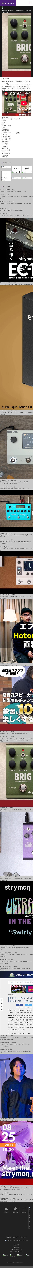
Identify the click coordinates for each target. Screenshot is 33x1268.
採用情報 (17, 1247)
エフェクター (5, 136)
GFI (2, 151)
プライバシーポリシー (17, 1251)
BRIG (3, 124)
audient (3, 148)
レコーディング (5, 138)
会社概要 (17, 1245)
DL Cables (4, 155)
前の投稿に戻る (5, 129)
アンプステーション (6, 125)
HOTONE (4, 146)
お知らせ (4, 156)
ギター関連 (4, 141)
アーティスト (5, 139)
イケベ (3, 127)
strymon (4, 120)
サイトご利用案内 (17, 1249)
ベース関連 (4, 143)
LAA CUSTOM (5, 153)
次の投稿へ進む (5, 130)
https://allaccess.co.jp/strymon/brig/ (11, 119)
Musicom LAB (5, 150)
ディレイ (4, 122)
